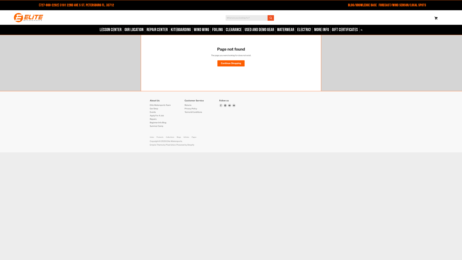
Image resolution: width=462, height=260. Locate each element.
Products (160, 137)
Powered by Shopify (185, 145)
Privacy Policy (191, 108)
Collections (170, 137)
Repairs (153, 119)
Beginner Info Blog (158, 122)
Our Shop (154, 108)
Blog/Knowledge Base (362, 5)
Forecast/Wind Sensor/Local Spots (402, 5)
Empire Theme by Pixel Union (163, 145)
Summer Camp (156, 126)
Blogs (179, 137)
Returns (188, 105)
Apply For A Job (157, 115)
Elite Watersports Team (160, 105)
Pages (194, 137)
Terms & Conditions (193, 112)
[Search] (271, 18)
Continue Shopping (231, 63)
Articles (186, 137)
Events (153, 112)
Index (152, 137)
